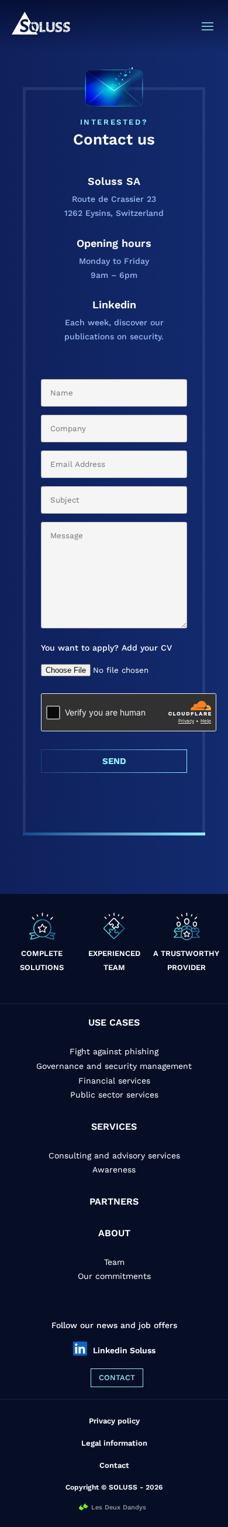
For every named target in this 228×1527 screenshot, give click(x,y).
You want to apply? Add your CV (106, 647)
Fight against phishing (114, 1051)
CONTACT (117, 1377)
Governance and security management (114, 1066)
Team (114, 1262)
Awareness (114, 1169)
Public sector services (114, 1094)
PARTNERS (114, 1201)
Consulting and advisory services (114, 1155)
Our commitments (114, 1276)
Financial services (114, 1080)
